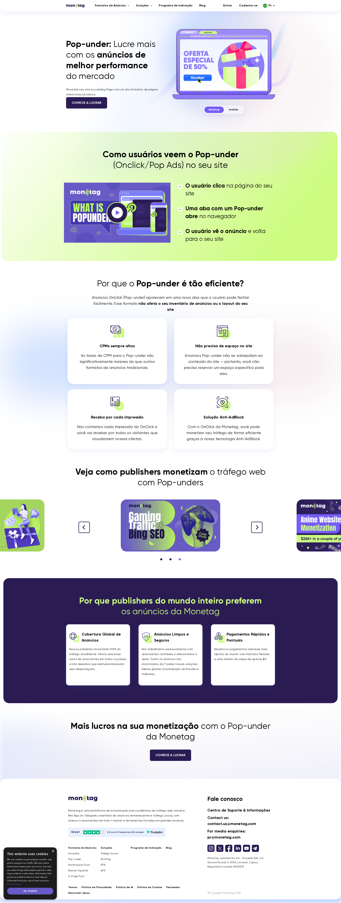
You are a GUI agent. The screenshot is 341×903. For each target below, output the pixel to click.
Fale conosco (225, 799)
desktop (214, 109)
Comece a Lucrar (86, 102)
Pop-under (74, 859)
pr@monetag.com (223, 837)
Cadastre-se (248, 5)
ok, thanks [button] (30, 891)
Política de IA (124, 887)
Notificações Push (79, 865)
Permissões (173, 887)
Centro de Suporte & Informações (238, 810)
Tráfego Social (109, 853)
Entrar (227, 5)
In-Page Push (76, 876)
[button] (256, 527)
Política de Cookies (149, 887)
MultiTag (106, 859)
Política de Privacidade (97, 887)
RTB (103, 865)
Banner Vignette (78, 870)
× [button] (53, 851)
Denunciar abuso (79, 893)
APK (103, 870)
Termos (72, 887)
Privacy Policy (14, 884)
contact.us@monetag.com (231, 824)
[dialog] (30, 873)
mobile (233, 109)
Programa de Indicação (175, 5)
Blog (202, 5)
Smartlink (73, 853)
